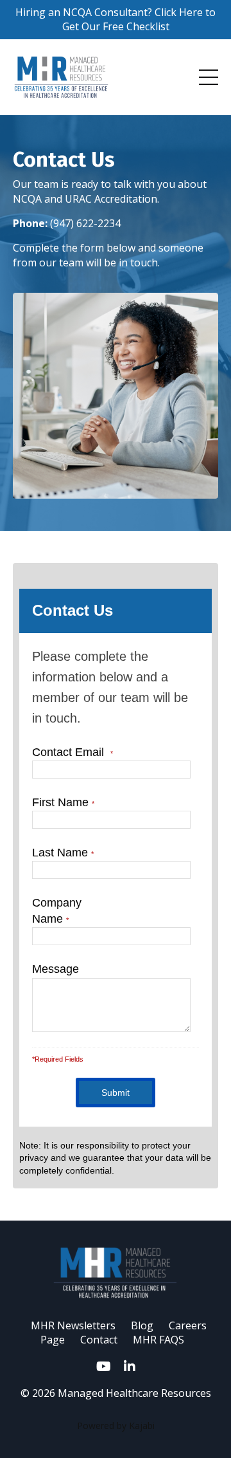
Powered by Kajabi (116, 1425)
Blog (142, 1325)
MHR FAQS (158, 1340)
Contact (98, 1340)
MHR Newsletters (73, 1325)
